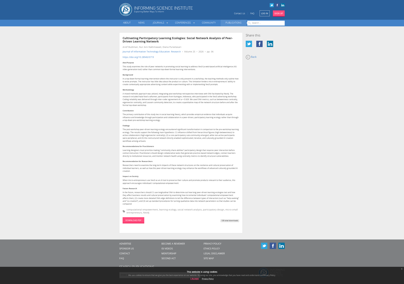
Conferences (183, 23)
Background (128, 75)
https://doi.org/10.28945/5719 (138, 57)
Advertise (125, 244)
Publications (233, 23)
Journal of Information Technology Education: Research (152, 52)
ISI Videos (167, 249)
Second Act (168, 258)
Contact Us (239, 13)
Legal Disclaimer (214, 254)
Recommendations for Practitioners (138, 146)
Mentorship (168, 254)
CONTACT (124, 254)
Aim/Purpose (128, 63)
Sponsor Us (126, 249)
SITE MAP (209, 258)
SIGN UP (278, 13)
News (141, 23)
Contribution (128, 111)
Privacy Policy (212, 244)
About (127, 23)
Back (253, 57)
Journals (159, 23)
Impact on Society (130, 176)
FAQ (252, 13)
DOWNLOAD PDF (133, 220)
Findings (126, 126)
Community (209, 23)
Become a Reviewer (173, 244)
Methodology (128, 90)
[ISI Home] (166, 9)
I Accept (194, 279)
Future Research (130, 189)
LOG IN (264, 13)
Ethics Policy (212, 249)
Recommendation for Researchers (137, 161)
